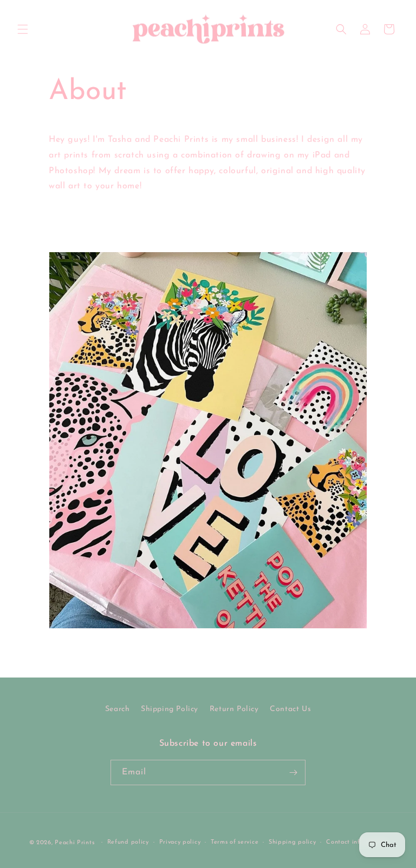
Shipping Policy (169, 709)
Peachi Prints (74, 843)
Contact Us (290, 709)
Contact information (356, 842)
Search (117, 709)
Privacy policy (180, 842)
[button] (23, 29)
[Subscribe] (293, 772)
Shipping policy (292, 842)
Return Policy (234, 709)
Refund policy (128, 842)
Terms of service (234, 842)
